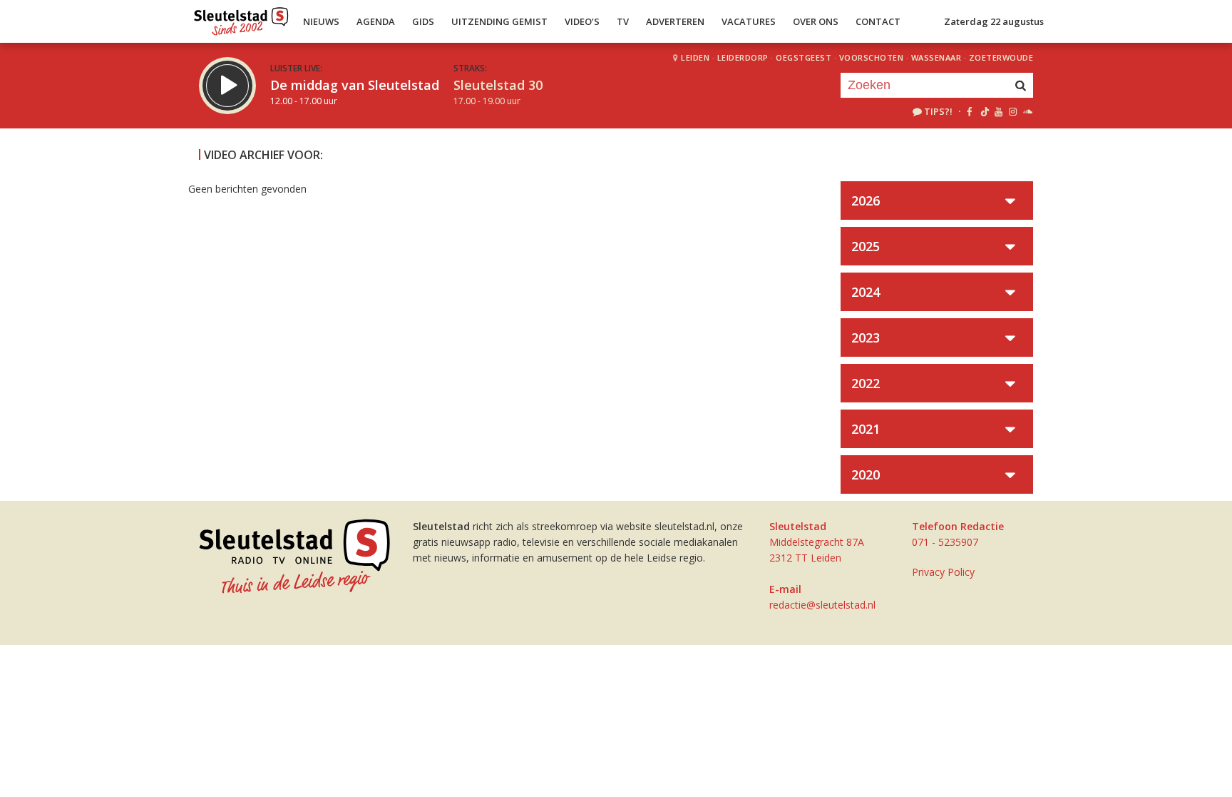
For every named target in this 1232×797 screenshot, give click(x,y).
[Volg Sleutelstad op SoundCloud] (1027, 111)
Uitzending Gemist (499, 21)
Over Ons (815, 21)
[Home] (241, 18)
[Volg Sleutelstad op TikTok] (983, 111)
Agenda (375, 21)
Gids (423, 21)
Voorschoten (871, 57)
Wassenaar (936, 57)
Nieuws (321, 21)
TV (623, 21)
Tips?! (938, 111)
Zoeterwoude (1001, 57)
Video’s (582, 21)
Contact (878, 21)
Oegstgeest (803, 57)
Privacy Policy (943, 572)
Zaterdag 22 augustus (994, 21)
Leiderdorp (743, 57)
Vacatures (749, 21)
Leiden (695, 57)
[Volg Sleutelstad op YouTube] (997, 111)
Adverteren (675, 21)
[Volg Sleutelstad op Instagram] (1012, 111)
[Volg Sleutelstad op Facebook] (969, 111)
